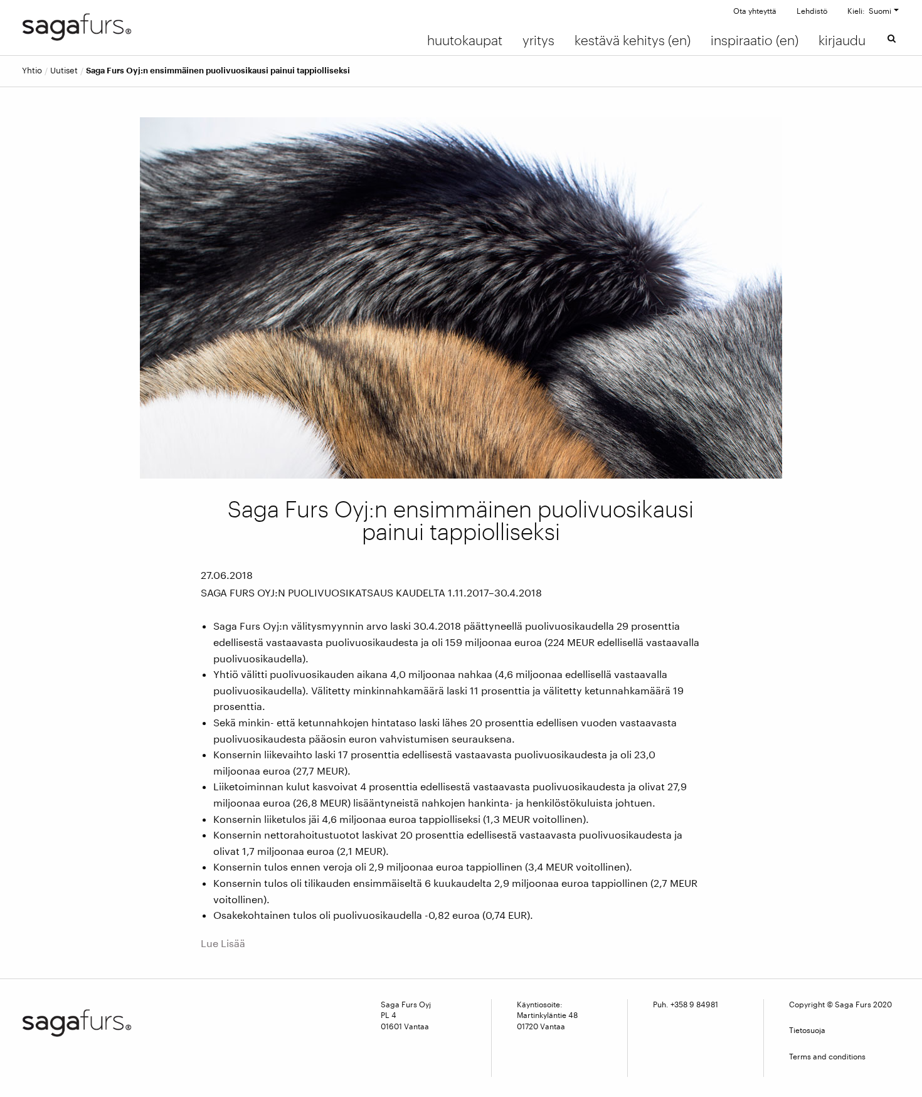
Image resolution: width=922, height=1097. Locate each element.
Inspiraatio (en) (754, 40)
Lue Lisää (223, 943)
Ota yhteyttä (754, 10)
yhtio (32, 70)
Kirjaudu (842, 40)
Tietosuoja (807, 1029)
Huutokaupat (464, 40)
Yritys (538, 40)
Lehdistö (812, 10)
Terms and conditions (827, 1056)
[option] (461, 298)
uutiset (64, 70)
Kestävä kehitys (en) (633, 40)
